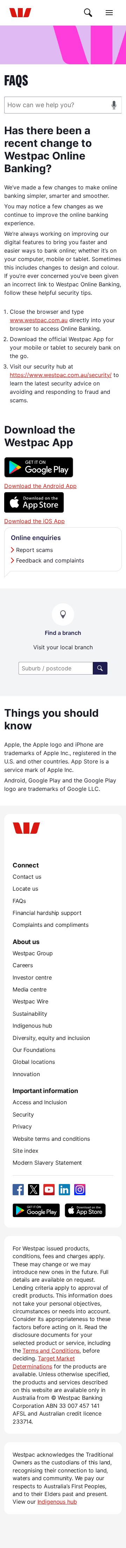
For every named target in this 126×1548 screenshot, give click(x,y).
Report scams (34, 549)
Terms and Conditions (50, 1350)
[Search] (88, 12)
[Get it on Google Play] (39, 475)
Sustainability (30, 1013)
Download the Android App (40, 485)
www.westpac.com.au (39, 320)
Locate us (25, 888)
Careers (23, 965)
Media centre (30, 989)
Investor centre (32, 977)
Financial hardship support (47, 912)
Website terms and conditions (51, 1138)
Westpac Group (33, 953)
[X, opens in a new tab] (33, 1189)
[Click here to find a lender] (100, 668)
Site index (25, 1150)
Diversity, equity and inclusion (51, 1037)
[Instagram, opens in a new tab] (79, 1189)
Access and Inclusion (40, 1102)
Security (23, 1114)
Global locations (34, 1061)
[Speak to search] (114, 105)
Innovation (26, 1074)
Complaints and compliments (51, 924)
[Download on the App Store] (34, 510)
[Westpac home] (20, 12)
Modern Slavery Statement (47, 1162)
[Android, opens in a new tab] (36, 1210)
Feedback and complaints (50, 560)
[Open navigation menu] (109, 12)
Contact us (27, 876)
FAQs (19, 900)
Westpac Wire (30, 1001)
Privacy (22, 1126)
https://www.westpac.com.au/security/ (61, 374)
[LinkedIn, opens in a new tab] (64, 1189)
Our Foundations (34, 1049)
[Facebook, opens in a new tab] (18, 1189)
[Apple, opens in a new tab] (85, 1210)
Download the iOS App (34, 521)
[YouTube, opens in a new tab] (49, 1189)
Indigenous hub (32, 1025)
